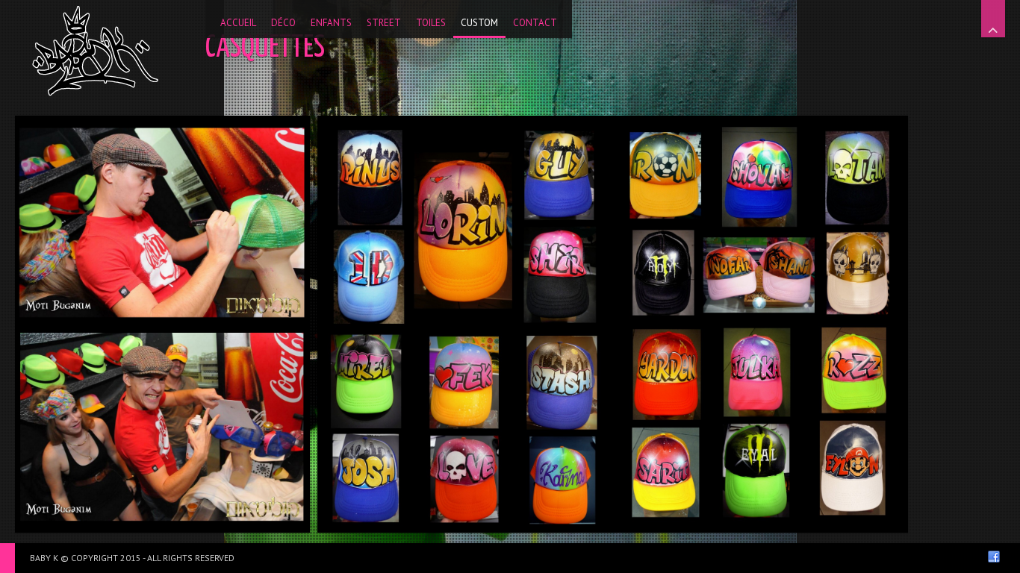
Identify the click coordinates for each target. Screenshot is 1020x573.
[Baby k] (95, 50)
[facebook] (994, 557)
